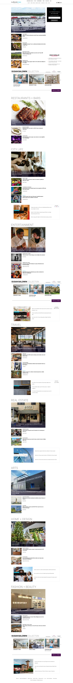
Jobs (45, 678)
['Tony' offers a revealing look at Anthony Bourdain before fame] (28, 240)
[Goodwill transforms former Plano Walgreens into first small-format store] (16, 619)
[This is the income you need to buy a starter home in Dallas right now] (16, 442)
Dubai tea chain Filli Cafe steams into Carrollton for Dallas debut (54, 64)
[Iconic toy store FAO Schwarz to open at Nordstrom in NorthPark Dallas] (16, 266)
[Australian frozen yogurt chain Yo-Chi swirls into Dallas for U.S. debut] (16, 64)
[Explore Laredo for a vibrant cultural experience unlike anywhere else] (16, 374)
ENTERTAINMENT (22, 225)
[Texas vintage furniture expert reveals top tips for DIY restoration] (16, 552)
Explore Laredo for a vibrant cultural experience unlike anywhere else (45, 569)
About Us (17, 678)
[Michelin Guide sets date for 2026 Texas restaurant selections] (16, 131)
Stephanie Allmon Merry (26, 64)
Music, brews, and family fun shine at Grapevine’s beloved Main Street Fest (45, 667)
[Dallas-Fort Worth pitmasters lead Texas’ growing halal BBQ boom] (16, 38)
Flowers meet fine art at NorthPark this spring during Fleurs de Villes (41, 313)
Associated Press (14, 176)
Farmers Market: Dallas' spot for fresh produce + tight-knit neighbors (41, 387)
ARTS (14, 468)
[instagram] (59, 2)
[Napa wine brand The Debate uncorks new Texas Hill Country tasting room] (16, 55)
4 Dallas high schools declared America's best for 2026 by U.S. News (54, 58)
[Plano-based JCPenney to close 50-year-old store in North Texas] (16, 628)
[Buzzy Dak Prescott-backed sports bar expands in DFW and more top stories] (16, 191)
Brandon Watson (25, 55)
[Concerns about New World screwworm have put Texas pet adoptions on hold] (28, 164)
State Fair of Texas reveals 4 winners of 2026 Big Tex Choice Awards (46, 455)
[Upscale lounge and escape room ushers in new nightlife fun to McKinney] (16, 139)
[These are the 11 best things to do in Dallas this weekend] (16, 257)
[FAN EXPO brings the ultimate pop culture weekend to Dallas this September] (16, 274)
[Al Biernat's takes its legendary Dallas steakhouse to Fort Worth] (28, 113)
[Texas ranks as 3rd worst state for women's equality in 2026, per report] (16, 182)
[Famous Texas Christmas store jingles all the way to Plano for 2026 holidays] (28, 534)
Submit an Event (30, 678)
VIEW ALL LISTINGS (56, 90)
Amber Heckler (25, 182)
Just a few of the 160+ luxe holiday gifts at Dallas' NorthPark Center (41, 318)
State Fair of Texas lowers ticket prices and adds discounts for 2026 (46, 459)
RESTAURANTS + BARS (25, 98)
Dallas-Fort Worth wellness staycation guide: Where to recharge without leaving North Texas (41, 213)
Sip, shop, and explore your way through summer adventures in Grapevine (45, 662)
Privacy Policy (55, 678)
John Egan (24, 366)
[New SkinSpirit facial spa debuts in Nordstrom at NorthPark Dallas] (28, 602)
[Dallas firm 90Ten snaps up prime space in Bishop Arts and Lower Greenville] (28, 415)
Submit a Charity (35, 678)
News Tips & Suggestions (23, 678)
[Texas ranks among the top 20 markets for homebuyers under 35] (16, 433)
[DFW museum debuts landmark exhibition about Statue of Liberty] (16, 500)
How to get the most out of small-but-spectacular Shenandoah (44, 573)
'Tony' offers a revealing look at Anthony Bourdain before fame (28, 250)
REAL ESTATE (19, 400)
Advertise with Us (41, 678)
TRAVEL (16, 324)
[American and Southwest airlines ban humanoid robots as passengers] (16, 366)
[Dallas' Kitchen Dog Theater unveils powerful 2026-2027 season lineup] (28, 483)
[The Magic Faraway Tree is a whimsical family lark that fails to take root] (16, 47)
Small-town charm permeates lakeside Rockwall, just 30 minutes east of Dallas (45, 578)
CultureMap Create (25, 199)
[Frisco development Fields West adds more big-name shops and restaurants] (16, 561)
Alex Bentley (13, 251)
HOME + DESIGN (21, 519)
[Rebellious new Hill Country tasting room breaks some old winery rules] (16, 357)
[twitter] (58, 2)
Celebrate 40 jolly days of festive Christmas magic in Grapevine (45, 671)
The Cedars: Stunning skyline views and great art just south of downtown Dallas (41, 392)
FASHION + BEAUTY (23, 587)
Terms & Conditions (49, 678)
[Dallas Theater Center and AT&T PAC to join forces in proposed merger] (16, 509)
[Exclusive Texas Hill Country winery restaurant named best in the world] (28, 340)
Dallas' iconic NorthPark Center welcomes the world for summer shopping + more (42, 309)
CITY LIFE (17, 149)
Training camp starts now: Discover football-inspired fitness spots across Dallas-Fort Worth (33, 197)
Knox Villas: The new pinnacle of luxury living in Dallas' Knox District (41, 383)
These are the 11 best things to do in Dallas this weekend (34, 254)
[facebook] (56, 2)
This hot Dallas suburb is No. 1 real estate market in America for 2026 (54, 61)
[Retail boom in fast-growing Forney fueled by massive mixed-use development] (28, 20)
